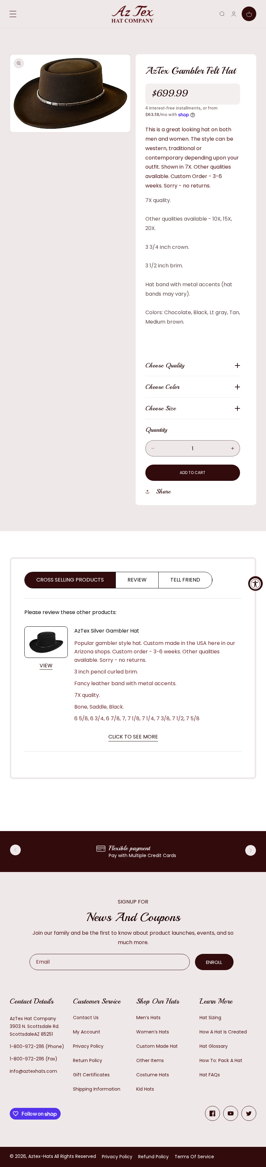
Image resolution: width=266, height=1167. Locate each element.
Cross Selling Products (70, 580)
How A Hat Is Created (223, 1032)
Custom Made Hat (157, 1046)
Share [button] (163, 491)
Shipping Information (96, 1089)
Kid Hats (145, 1089)
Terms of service (194, 1156)
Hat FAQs (210, 1074)
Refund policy (153, 1156)
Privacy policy (117, 1156)
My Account (86, 1032)
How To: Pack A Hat (221, 1060)
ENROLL (214, 962)
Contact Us (86, 1017)
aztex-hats (40, 1156)
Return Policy (87, 1060)
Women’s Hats (152, 1032)
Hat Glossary (214, 1046)
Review (137, 580)
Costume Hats (152, 1074)
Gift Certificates (91, 1074)
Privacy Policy (88, 1046)
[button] (222, 13)
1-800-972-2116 (27, 1046)
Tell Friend (185, 580)
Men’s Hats (148, 1017)
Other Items (150, 1060)
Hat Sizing (210, 1017)
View (46, 665)
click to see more (133, 736)
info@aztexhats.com (33, 1071)
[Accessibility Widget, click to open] (255, 583)
